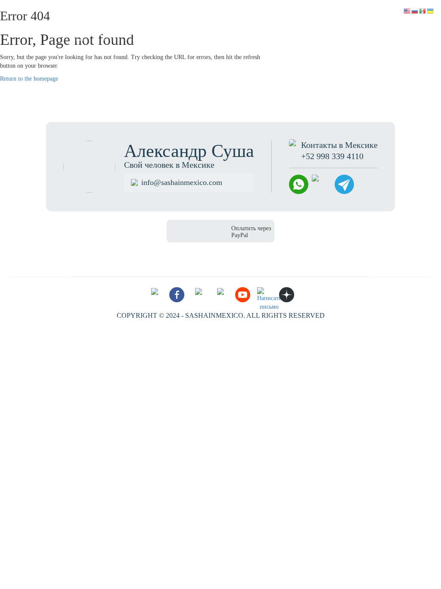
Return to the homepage (29, 78)
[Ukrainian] (431, 10)
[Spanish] (423, 10)
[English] (407, 10)
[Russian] (415, 10)
